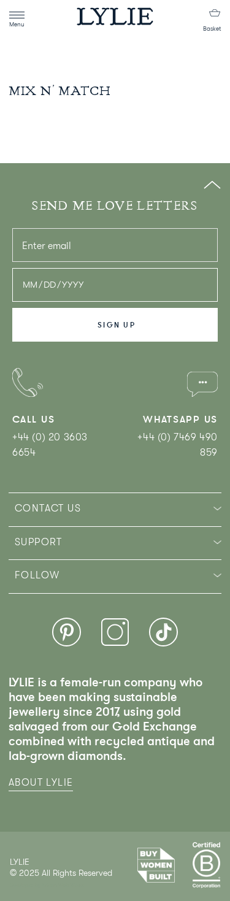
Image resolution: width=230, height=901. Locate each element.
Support (39, 542)
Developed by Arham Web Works (47, 885)
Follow (37, 575)
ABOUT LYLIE (41, 782)
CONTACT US (48, 508)
